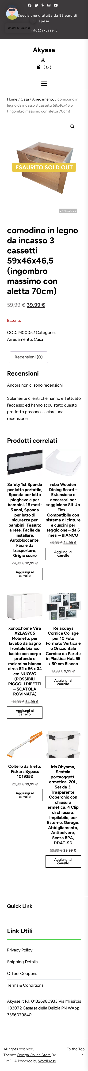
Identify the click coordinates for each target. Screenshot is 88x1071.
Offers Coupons (22, 973)
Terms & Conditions (25, 985)
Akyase (44, 50)
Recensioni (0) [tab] (29, 357)
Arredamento (43, 99)
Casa (25, 99)
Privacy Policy (19, 950)
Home (12, 99)
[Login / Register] (44, 60)
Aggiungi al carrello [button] (25, 574)
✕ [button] (33, 20)
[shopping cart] (40, 67)
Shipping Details (22, 961)
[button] (72, 126)
